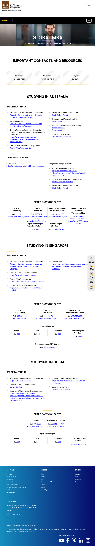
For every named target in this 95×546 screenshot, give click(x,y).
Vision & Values (11, 476)
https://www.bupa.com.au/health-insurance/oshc (25, 166)
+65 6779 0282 (76, 316)
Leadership (9, 482)
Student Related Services (61, 389)
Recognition (10, 479)
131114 (18, 214)
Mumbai (77, 474)
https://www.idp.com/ (35, 426)
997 (39, 442)
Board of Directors (12, 484)
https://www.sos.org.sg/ (20, 318)
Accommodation (58, 128)
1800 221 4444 (21, 316)
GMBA (5, 20)
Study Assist (57, 121)
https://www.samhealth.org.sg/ (47, 318)
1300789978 (59, 214)
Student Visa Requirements (20, 148)
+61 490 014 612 (58, 229)
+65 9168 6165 (49, 348)
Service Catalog (16, 387)
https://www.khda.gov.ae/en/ (21, 381)
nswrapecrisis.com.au (78, 219)
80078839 (37, 424)
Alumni (43, 484)
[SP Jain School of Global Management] (11, 6)
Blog (42, 479)
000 (37, 229)
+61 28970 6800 (15, 514)
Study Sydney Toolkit (60, 115)
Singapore (78, 479)
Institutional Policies (12, 490)
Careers (43, 487)
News (42, 474)
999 (18, 334)
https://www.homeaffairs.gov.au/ (64, 171)
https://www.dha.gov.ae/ (56, 426)
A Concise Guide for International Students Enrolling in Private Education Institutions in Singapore (26, 266)
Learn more (57, 130)
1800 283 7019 (49, 316)
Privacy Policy (10, 492)
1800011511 (39, 214)
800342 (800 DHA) (57, 424)
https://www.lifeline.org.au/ (17, 216)
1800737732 (80, 216)
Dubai (76, 476)
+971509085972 (80, 444)
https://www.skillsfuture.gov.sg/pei (23, 275)
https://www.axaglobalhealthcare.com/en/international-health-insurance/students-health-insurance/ (70, 266)
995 (39, 334)
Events (43, 476)
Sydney (77, 482)
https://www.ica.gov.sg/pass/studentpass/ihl (27, 281)
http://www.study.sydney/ (61, 136)
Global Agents (45, 490)
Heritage (9, 474)
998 (59, 442)
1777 (80, 336)
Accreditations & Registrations (16, 487)
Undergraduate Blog (47, 482)
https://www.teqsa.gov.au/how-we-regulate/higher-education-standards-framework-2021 (24, 139)
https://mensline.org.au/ (58, 216)
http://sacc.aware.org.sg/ (74, 318)
